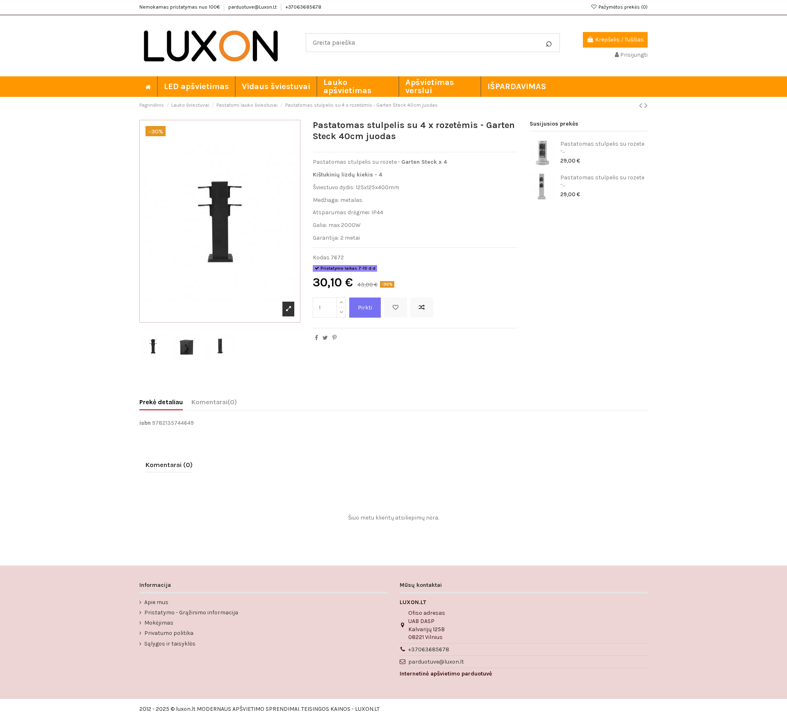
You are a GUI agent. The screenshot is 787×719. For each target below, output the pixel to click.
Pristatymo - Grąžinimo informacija (191, 612)
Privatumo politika (168, 633)
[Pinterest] (334, 337)
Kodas (321, 257)
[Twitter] (325, 337)
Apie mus (156, 602)
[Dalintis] (316, 337)
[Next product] (646, 105)
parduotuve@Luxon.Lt (253, 7)
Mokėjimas (158, 622)
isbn (145, 422)
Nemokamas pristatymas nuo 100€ (180, 7)
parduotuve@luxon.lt (436, 661)
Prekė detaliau (161, 402)
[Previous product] (641, 105)
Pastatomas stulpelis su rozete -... (602, 147)
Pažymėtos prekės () (622, 7)
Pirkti (365, 307)
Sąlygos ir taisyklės (170, 643)
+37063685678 (303, 7)
